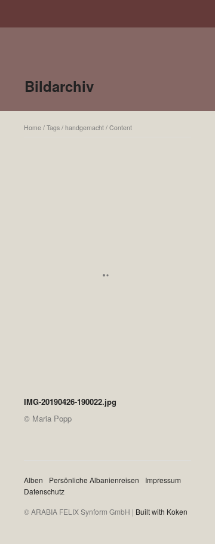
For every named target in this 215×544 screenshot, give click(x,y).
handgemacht (84, 127)
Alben (33, 480)
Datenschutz (44, 491)
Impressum (163, 480)
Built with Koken (162, 511)
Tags (53, 127)
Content (120, 127)
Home (32, 127)
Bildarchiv (59, 86)
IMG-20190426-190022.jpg (70, 401)
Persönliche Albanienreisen (94, 480)
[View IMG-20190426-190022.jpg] (107, 279)
